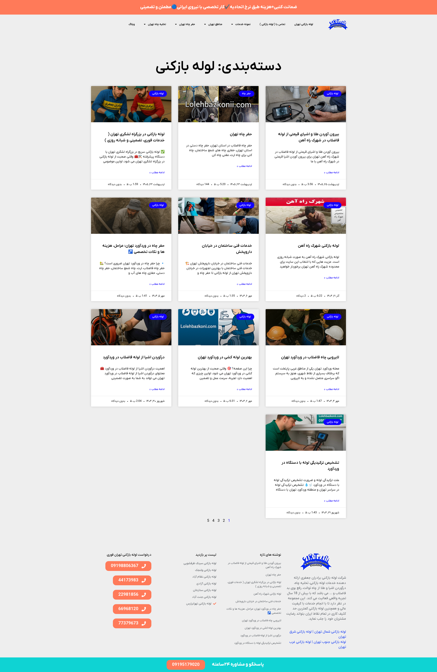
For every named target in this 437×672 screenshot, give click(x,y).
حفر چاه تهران (187, 24)
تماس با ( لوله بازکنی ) (272, 24)
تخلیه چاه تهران (157, 24)
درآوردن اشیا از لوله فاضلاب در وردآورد (134, 357)
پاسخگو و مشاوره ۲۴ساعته (238, 664)
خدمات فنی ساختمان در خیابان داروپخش (258, 601)
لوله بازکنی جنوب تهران (330, 642)
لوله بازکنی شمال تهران (330, 631)
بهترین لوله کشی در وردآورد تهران (225, 357)
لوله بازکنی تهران (303, 24)
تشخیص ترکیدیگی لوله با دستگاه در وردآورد (257, 643)
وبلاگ (132, 24)
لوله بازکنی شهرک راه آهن (318, 245)
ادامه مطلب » (331, 172)
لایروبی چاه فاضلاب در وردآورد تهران (310, 357)
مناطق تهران (215, 24)
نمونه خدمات (243, 24)
